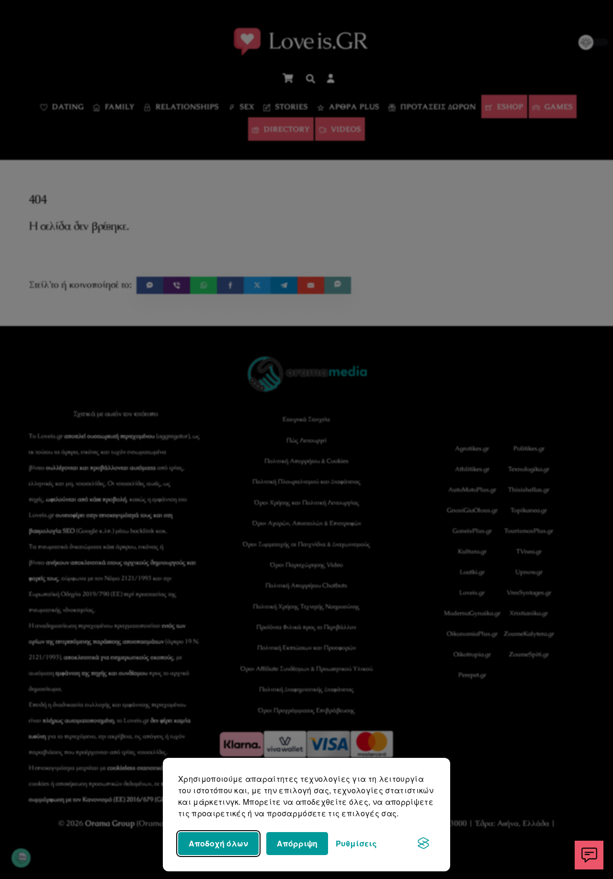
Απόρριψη (297, 843)
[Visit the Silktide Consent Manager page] (423, 843)
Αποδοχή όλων (218, 843)
